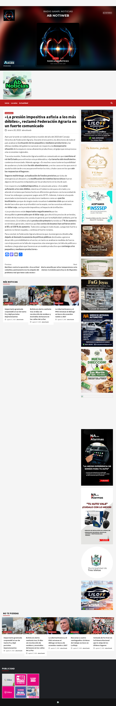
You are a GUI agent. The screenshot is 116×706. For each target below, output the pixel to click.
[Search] (111, 103)
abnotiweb (26, 130)
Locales (14, 103)
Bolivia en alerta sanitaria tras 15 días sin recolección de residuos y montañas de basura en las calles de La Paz (40, 314)
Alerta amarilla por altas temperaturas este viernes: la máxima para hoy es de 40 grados (59, 267)
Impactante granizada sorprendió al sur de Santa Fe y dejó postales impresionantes (13, 643)
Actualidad (23, 103)
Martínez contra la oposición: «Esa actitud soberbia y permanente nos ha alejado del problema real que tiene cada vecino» (22, 268)
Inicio (7, 103)
